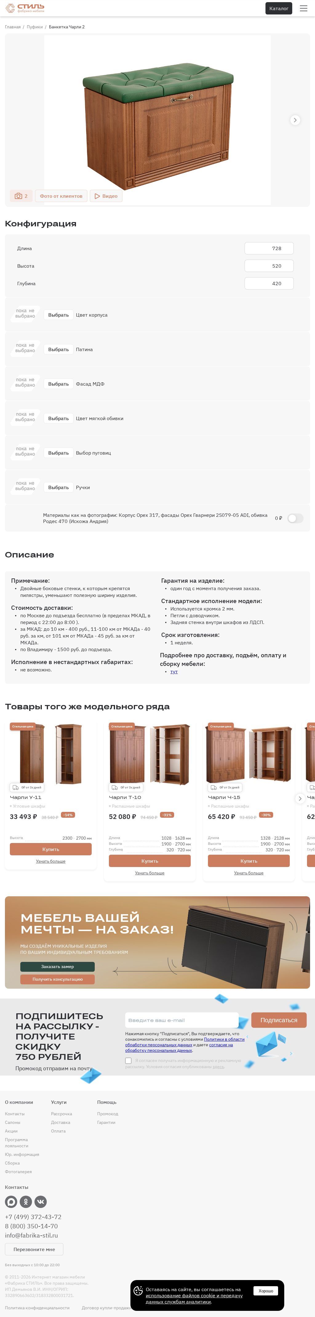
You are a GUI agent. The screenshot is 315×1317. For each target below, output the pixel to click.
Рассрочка (61, 1113)
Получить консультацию (58, 979)
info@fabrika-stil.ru (31, 1235)
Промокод (107, 1113)
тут (174, 671)
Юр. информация (22, 1154)
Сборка (12, 1163)
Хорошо (266, 1291)
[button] (295, 120)
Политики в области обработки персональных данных (185, 1042)
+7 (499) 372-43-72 (33, 1217)
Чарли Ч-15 (228, 802)
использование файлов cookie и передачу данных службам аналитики (194, 1298)
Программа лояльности (16, 1143)
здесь (218, 1066)
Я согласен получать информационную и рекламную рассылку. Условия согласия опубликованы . (183, 1063)
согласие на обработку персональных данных (179, 1047)
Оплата (58, 1131)
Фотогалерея (18, 1171)
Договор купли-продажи (107, 1308)
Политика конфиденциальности (37, 1308)
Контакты (15, 1113)
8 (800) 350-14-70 (31, 1226)
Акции (11, 1131)
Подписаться (279, 1020)
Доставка (60, 1122)
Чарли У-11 (27, 802)
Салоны (12, 1122)
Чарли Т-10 (129, 802)
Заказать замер (57, 966)
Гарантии (106, 1122)
